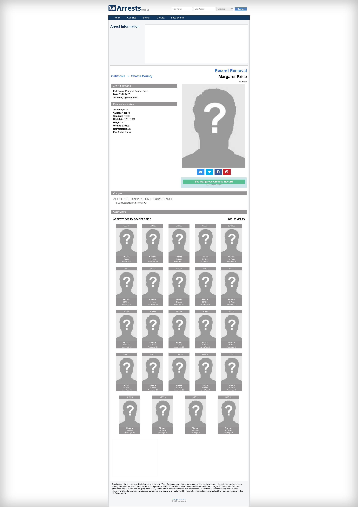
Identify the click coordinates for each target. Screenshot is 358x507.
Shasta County (141, 76)
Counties (131, 18)
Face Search (177, 18)
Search (146, 18)
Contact (160, 18)
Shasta (126, 257)
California (118, 76)
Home (118, 18)
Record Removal (231, 70)
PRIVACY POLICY (179, 499)
